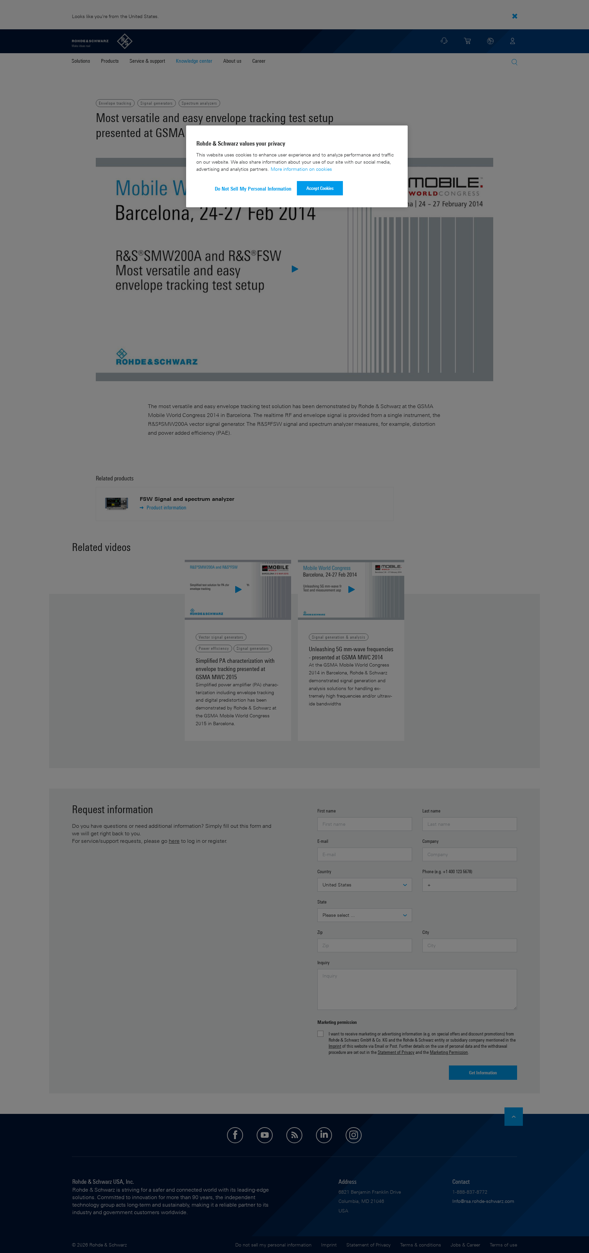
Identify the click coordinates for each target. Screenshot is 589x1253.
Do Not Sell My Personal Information (253, 188)
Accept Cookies (320, 188)
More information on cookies (301, 169)
